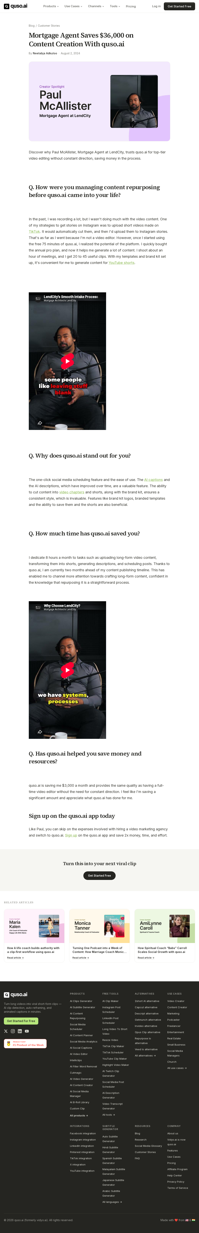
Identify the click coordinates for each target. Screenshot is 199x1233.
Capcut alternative (146, 1007)
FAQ (137, 1158)
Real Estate (174, 1038)
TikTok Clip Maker (113, 1046)
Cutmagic (76, 1072)
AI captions (153, 480)
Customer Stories (49, 25)
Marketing (173, 1013)
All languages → (112, 1201)
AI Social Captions (81, 1047)
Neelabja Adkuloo (45, 53)
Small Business (176, 1044)
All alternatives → (145, 1055)
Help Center (174, 1175)
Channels (94, 6)
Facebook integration (83, 1133)
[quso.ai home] (15, 995)
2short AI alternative (147, 1001)
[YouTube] (27, 1031)
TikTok (34, 231)
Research (141, 1139)
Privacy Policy (175, 1181)
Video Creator (175, 1001)
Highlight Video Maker (115, 1064)
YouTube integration (82, 1170)
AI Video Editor (79, 1053)
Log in (156, 6)
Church (171, 1061)
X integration (78, 1164)
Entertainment (175, 1032)
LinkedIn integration (82, 1145)
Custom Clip (77, 1108)
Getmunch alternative (148, 1019)
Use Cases (72, 6)
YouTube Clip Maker (114, 1058)
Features (172, 1150)
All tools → (108, 1114)
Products (49, 6)
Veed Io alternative (146, 1049)
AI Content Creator (81, 1085)
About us (172, 1133)
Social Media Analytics (83, 1041)
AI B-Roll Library (79, 1102)
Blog (32, 25)
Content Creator (177, 1007)
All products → (79, 1115)
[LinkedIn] (20, 1031)
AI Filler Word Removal (83, 1066)
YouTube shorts (121, 263)
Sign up (71, 835)
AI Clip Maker (110, 1001)
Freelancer (174, 1025)
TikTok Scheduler (113, 1052)
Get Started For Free (21, 1021)
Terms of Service (177, 1187)
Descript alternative (147, 1013)
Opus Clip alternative (147, 1032)
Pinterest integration (82, 1152)
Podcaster (173, 1019)
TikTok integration (81, 1158)
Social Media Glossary (148, 1145)
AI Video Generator (81, 1078)
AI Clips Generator (81, 1001)
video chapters (71, 492)
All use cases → (177, 1068)
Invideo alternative (146, 1025)
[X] (6, 1031)
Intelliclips (76, 1060)
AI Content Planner (81, 1035)
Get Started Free (179, 6)
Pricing (131, 6)
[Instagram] (13, 1031)
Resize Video (110, 1039)
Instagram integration (83, 1139)
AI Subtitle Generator (82, 1007)
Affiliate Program (177, 1169)
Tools (113, 6)
